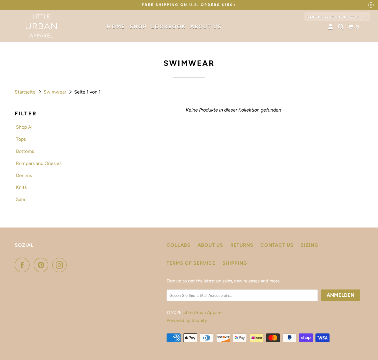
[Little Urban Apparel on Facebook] (23, 265)
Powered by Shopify (187, 320)
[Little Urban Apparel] (41, 26)
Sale (20, 199)
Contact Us (277, 245)
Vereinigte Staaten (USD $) (334, 16)
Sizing (309, 245)
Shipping (234, 263)
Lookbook (168, 26)
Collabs (178, 245)
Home (116, 26)
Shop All (25, 127)
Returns (241, 245)
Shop (138, 26)
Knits (21, 187)
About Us (205, 26)
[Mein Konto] (331, 27)
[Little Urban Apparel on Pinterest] (42, 265)
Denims (24, 175)
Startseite (26, 92)
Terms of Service (191, 263)
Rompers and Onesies (38, 163)
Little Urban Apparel (202, 312)
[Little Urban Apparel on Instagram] (61, 265)
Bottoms (25, 151)
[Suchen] (341, 27)
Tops (21, 139)
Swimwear (55, 92)
